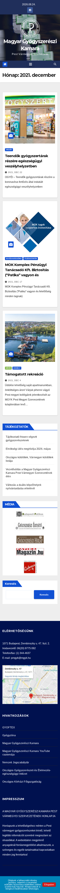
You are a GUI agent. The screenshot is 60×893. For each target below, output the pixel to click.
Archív (9, 150)
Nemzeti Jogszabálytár (15, 762)
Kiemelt (16, 368)
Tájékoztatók (30, 258)
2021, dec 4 (14, 380)
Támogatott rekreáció (24, 374)
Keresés (10, 583)
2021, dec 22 (15, 172)
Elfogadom (49, 884)
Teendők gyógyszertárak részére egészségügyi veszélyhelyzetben (26, 161)
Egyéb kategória (14, 258)
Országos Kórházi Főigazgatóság (21, 781)
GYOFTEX (8, 727)
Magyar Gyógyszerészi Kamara (20, 743)
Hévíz (8, 368)
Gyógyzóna (9, 735)
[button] (55, 64)
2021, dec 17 (15, 282)
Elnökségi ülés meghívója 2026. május (28, 448)
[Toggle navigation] (30, 64)
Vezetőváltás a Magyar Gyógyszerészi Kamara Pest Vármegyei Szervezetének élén (29, 473)
